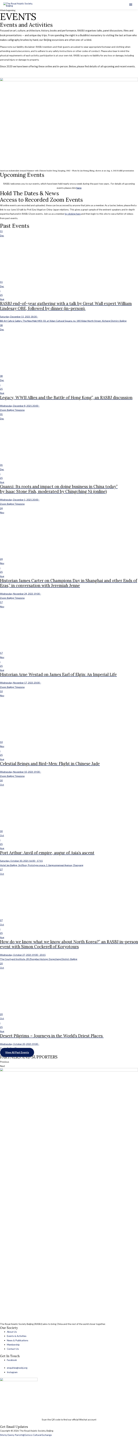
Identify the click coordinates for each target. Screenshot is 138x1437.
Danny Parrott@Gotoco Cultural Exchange (30, 1434)
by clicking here (73, 213)
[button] (17, 1052)
